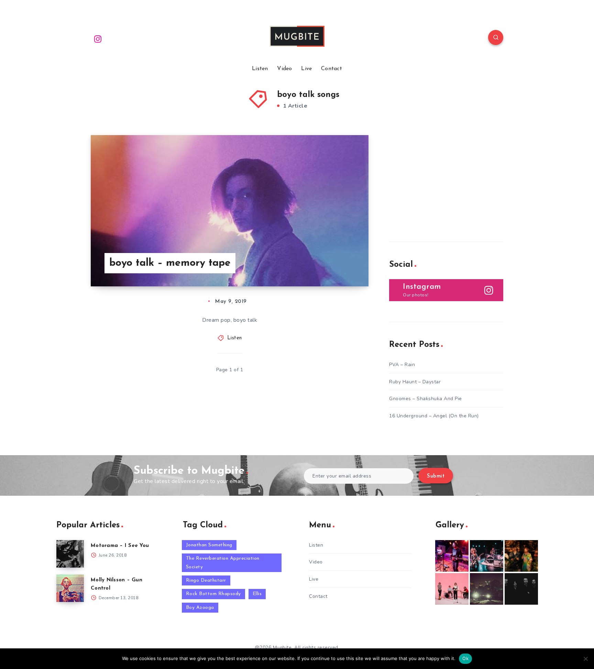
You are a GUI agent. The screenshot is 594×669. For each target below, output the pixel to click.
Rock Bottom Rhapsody (213, 593)
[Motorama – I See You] (70, 554)
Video (284, 69)
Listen (260, 69)
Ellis (257, 593)
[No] (585, 658)
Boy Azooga (200, 607)
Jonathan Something (209, 545)
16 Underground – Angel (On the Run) (434, 416)
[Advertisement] (440, 178)
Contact (331, 69)
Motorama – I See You (120, 545)
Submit (435, 476)
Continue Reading (336, 265)
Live (306, 69)
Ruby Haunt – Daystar (415, 382)
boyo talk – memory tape (170, 263)
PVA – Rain (402, 364)
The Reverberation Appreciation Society (223, 563)
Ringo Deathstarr (206, 580)
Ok (465, 658)
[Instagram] (97, 38)
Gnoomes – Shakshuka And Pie (425, 398)
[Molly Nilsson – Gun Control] (70, 588)
